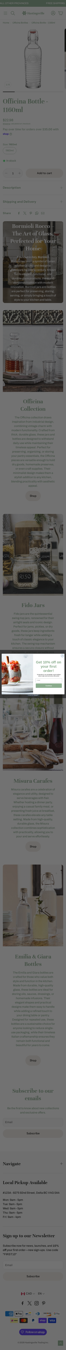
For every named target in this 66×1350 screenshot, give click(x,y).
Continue (49, 685)
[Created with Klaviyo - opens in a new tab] (33, 695)
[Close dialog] (62, 655)
